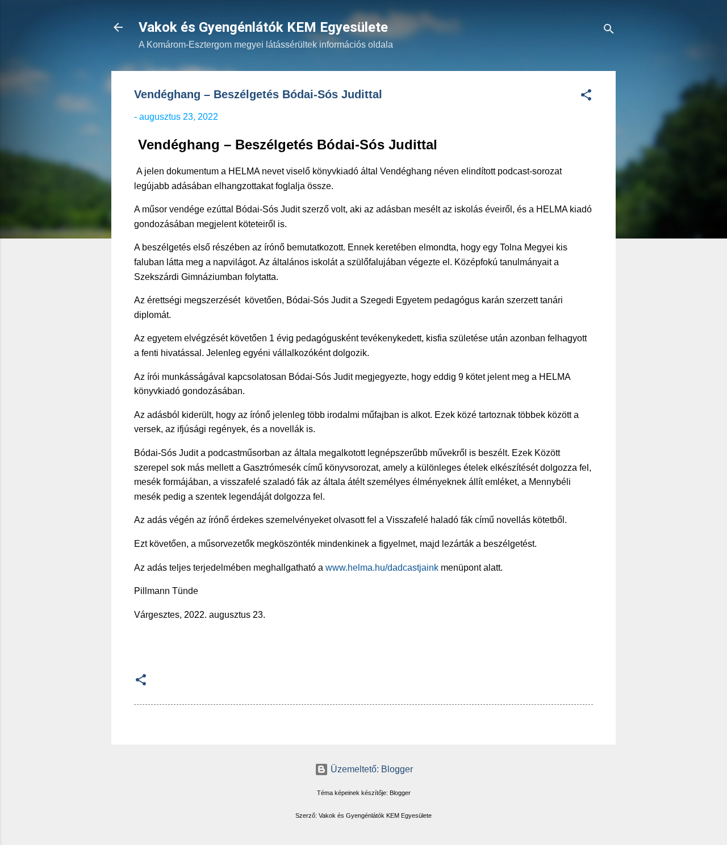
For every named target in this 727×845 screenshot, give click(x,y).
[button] (586, 97)
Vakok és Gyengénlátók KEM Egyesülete (263, 27)
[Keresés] (609, 31)
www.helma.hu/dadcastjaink (381, 567)
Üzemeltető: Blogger (370, 769)
